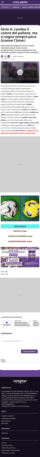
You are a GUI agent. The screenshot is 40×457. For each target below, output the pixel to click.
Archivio (4, 443)
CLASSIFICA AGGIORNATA (20, 236)
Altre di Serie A (6, 421)
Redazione (4, 433)
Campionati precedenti (8, 418)
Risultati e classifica (7, 416)
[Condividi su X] (8, 56)
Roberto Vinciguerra (18, 56)
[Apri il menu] (2, 2)
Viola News (5, 7)
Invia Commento (29, 351)
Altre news (4, 423)
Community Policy (7, 445)
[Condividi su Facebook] (5, 56)
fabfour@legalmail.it (7, 404)
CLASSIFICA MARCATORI (20, 241)
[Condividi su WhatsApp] (2, 56)
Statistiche (16, 7)
